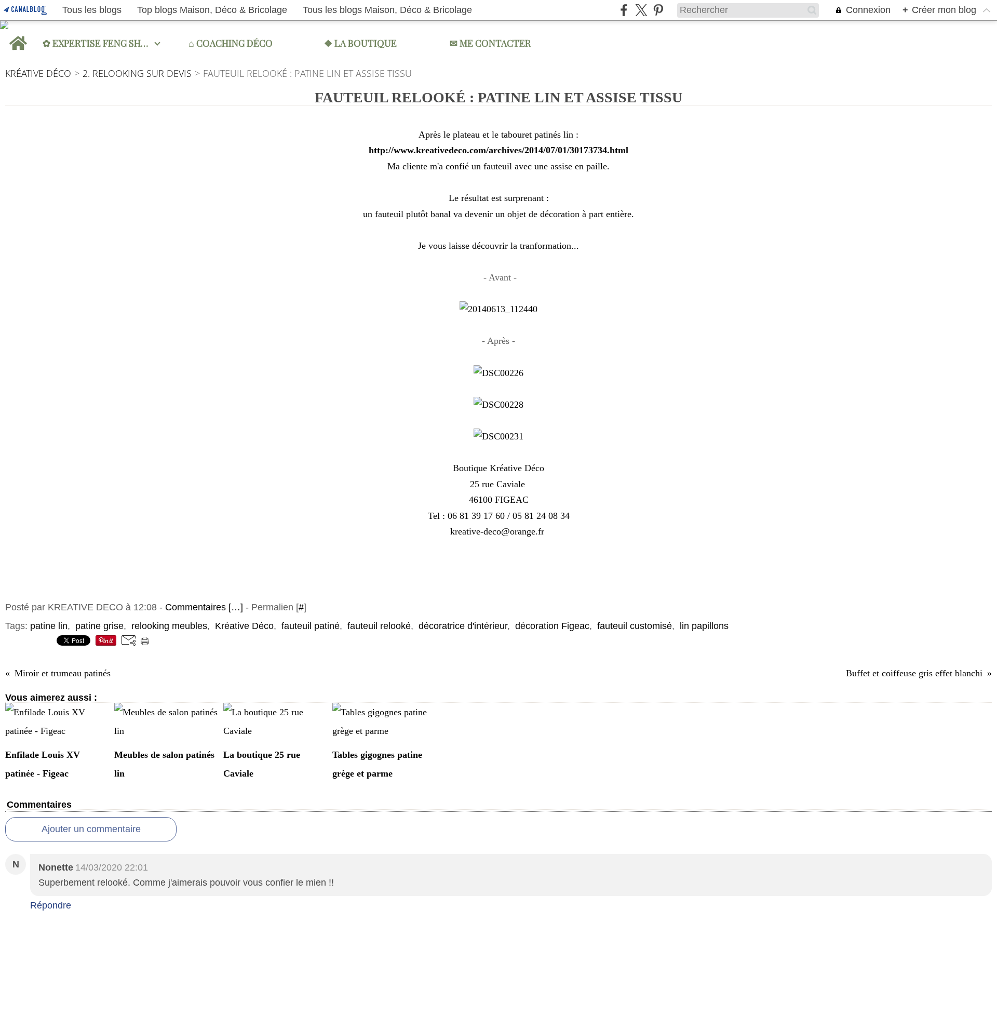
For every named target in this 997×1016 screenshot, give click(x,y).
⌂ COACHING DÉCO (230, 43)
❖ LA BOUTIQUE (360, 43)
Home (17, 35)
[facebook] (623, 10)
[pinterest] (658, 10)
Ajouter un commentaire (91, 829)
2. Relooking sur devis (137, 73)
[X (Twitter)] (641, 10)
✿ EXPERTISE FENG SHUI (96, 43)
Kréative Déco (38, 73)
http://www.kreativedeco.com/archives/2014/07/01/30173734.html (498, 150)
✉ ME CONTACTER (490, 43)
